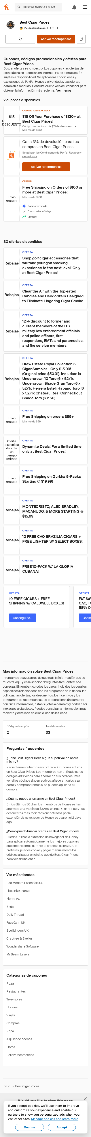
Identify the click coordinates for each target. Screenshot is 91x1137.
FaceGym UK (15, 923)
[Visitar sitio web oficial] (81, 39)
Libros (10, 1047)
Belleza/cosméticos (20, 1055)
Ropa (10, 1031)
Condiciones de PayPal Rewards (60, 152)
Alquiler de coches (19, 1039)
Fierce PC (13, 899)
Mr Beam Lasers (17, 954)
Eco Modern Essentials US (24, 883)
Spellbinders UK (17, 930)
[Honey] (6, 7)
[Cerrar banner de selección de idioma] (85, 1099)
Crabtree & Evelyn (19, 938)
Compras (12, 1023)
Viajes (10, 1015)
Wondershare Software (22, 946)
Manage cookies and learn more (54, 1119)
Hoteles (11, 1007)
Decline (29, 1127)
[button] (84, 7)
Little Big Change (18, 891)
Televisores (14, 999)
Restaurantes (16, 991)
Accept (62, 1127)
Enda (10, 907)
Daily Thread (15, 915)
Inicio (6, 1086)
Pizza (10, 983)
